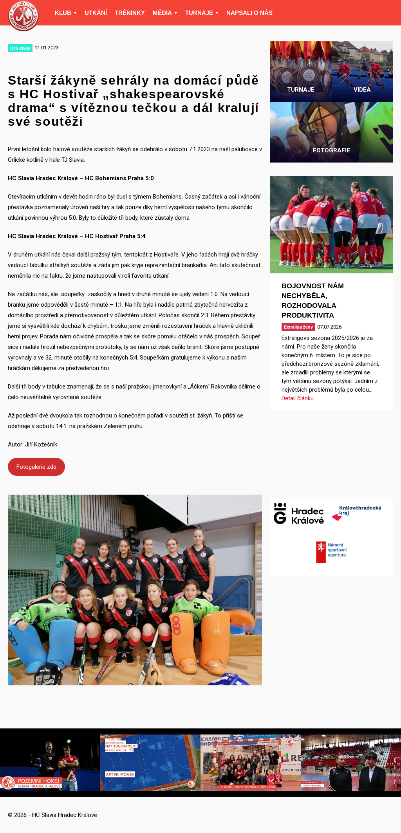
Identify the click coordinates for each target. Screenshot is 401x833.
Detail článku (298, 398)
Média (162, 12)
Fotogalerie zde (36, 466)
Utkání (96, 12)
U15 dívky (20, 48)
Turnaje (199, 12)
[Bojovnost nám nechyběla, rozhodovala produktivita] (331, 224)
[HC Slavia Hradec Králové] (23, 15)
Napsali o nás (249, 12)
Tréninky (130, 12)
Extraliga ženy (298, 327)
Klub (63, 12)
